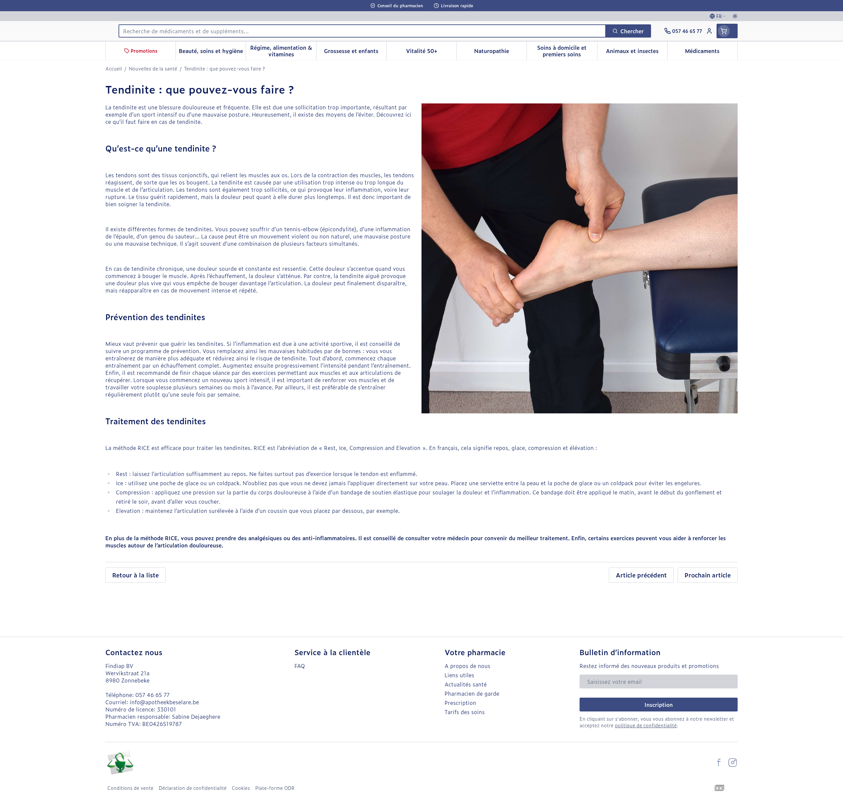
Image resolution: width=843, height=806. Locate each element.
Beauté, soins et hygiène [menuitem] (212, 52)
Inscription (658, 705)
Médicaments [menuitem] (711, 52)
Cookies (241, 788)
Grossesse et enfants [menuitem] (355, 52)
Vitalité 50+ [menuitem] (431, 52)
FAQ (299, 665)
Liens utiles (459, 675)
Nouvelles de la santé (153, 68)
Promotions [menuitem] (144, 50)
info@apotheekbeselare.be (164, 702)
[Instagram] (733, 762)
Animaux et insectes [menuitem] (636, 52)
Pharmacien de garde (472, 693)
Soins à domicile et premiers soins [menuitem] (567, 50)
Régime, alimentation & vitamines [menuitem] (283, 50)
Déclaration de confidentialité (193, 788)
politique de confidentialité (646, 725)
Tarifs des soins (465, 711)
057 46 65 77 (152, 695)
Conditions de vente (130, 788)
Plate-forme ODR (274, 788)
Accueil (113, 68)
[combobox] (362, 31)
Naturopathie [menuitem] (500, 52)
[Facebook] (719, 762)
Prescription (460, 702)
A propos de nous (467, 665)
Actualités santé (466, 684)
